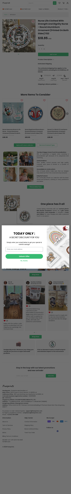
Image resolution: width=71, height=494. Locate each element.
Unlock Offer (24, 256)
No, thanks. (24, 260)
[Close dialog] (67, 227)
